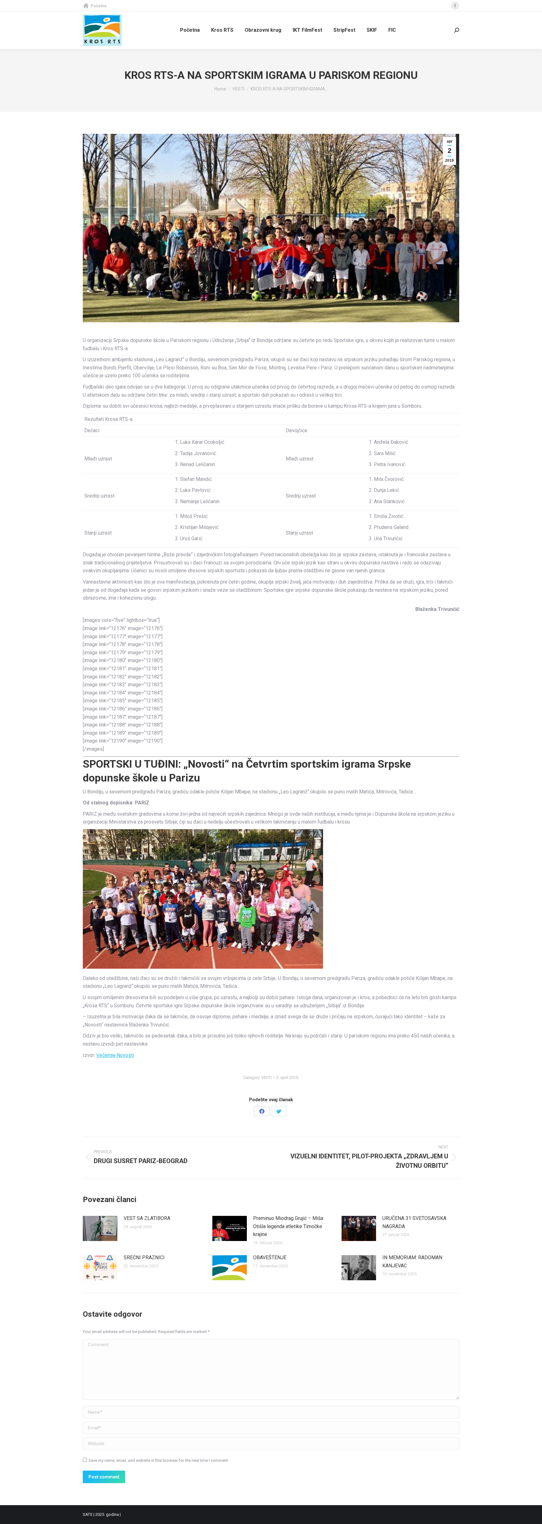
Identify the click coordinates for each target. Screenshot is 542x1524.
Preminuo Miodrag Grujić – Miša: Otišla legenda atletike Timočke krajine (288, 1226)
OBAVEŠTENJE (269, 1257)
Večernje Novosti (115, 1055)
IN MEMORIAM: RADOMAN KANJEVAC (412, 1262)
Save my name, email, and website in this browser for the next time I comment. (158, 1460)
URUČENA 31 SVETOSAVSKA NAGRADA (414, 1222)
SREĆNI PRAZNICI (144, 1257)
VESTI (266, 1077)
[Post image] (100, 1228)
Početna (98, 5)
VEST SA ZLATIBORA (147, 1218)
